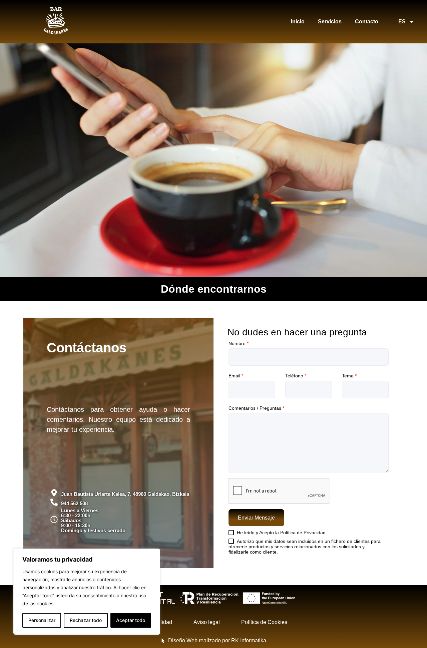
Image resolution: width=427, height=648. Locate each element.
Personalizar (41, 620)
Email (236, 375)
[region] (86, 592)
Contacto (366, 21)
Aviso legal (206, 622)
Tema (349, 375)
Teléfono (295, 375)
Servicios (330, 21)
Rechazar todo (86, 620)
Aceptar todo (130, 620)
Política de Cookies (264, 622)
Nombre (239, 343)
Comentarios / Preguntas (256, 408)
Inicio (298, 21)
